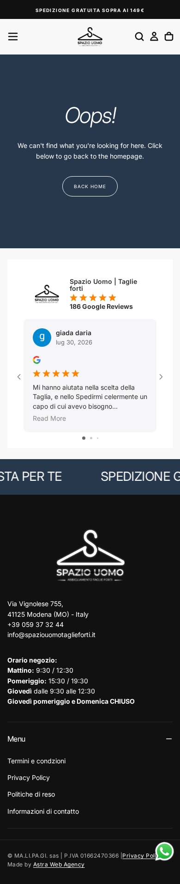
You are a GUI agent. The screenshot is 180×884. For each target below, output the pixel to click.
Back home (90, 186)
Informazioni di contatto (43, 811)
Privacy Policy (28, 777)
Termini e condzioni (36, 761)
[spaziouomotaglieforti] (90, 556)
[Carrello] (168, 36)
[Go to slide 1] (83, 438)
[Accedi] (154, 36)
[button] (12, 36)
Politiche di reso (31, 794)
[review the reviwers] (37, 360)
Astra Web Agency (59, 864)
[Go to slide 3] (97, 438)
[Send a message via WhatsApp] (164, 851)
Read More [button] (49, 418)
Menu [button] (16, 738)
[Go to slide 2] (91, 438)
